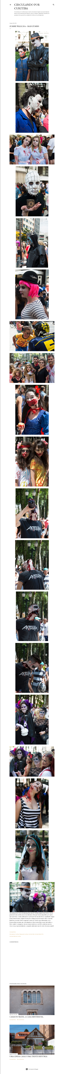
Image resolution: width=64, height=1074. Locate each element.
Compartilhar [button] (13, 932)
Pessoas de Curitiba (23, 934)
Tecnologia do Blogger (33, 1069)
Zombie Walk (31, 934)
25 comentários (20, 1059)
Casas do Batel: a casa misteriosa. (26, 1017)
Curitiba (17, 934)
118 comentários (20, 1019)
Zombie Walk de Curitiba (15, 936)
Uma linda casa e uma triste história (28, 1056)
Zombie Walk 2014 (39, 934)
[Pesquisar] (53, 4)
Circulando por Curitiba (27, 6)
